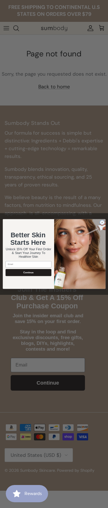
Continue (28, 272)
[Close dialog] (102, 222)
